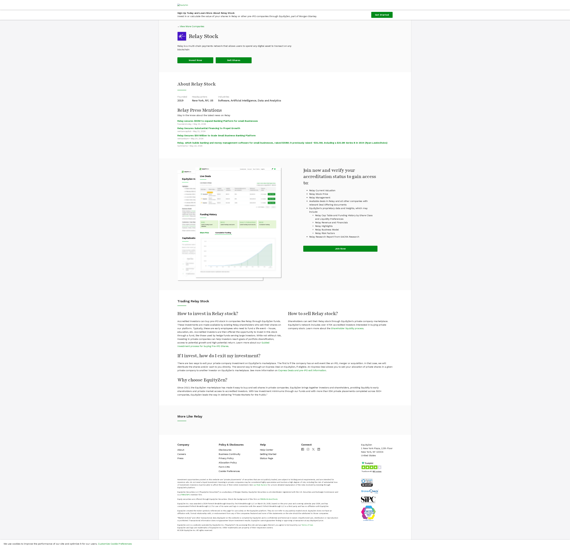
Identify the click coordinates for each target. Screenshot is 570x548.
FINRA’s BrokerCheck (269, 499)
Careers (181, 454)
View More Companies (192, 26)
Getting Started (268, 454)
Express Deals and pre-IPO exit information (302, 370)
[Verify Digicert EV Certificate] (367, 482)
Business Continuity (229, 454)
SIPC (188, 495)
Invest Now (195, 60)
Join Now (340, 248)
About (180, 449)
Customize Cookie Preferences (115, 543)
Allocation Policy (228, 462)
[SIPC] (368, 499)
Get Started (382, 14)
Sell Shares (233, 60)
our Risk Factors (260, 485)
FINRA (183, 495)
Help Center (266, 449)
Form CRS (224, 466)
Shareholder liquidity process (347, 328)
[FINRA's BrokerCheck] (370, 491)
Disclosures (225, 449)
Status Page (266, 458)
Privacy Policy (226, 458)
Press (180, 458)
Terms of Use (307, 525)
